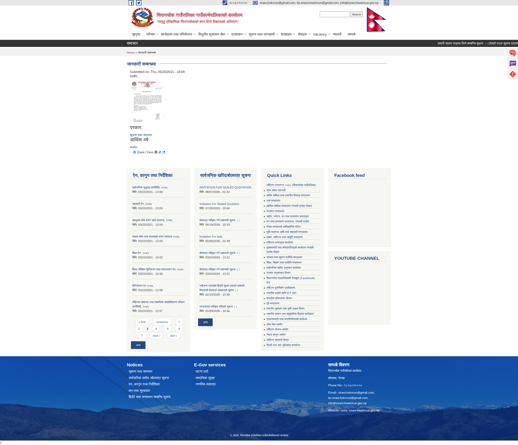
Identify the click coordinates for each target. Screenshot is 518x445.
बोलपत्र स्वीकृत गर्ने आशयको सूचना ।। (220, 220)
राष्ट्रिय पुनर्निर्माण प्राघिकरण (280, 287)
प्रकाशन (237, 34)
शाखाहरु (286, 34)
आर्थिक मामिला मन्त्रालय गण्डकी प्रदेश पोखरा (289, 205)
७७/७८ (134, 147)
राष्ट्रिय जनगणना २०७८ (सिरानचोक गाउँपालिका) (291, 185)
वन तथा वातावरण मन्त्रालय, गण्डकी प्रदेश (287, 221)
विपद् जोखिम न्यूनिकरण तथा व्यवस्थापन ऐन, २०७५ (158, 269)
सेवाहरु (302, 34)
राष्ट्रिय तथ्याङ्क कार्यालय (279, 242)
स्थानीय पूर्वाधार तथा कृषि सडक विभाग (285, 308)
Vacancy (320, 34)
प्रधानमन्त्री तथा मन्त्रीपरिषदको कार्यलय (286, 319)
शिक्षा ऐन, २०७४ (140, 253)
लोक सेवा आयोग (274, 324)
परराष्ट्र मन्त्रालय (275, 211)
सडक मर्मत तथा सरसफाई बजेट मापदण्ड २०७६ (155, 236)
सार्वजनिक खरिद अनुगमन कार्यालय (283, 267)
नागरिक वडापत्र (206, 384)
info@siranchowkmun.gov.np (347, 403)
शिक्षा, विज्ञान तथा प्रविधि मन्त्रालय (283, 262)
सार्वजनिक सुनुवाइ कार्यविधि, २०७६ (150, 187)
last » (173, 335)
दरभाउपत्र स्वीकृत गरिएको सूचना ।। (218, 306)
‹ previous (161, 321)
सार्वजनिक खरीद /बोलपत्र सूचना (149, 378)
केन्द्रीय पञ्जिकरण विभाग (279, 298)
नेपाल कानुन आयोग (276, 334)
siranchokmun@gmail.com (356, 392)
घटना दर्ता (202, 371)
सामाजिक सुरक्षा (205, 378)
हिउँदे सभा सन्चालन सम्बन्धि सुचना (150, 397)
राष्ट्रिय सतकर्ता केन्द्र (277, 339)
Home (131, 52)
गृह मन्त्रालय (272, 303)
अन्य (138, 345)
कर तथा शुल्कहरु (139, 391)
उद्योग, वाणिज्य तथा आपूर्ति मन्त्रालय (284, 237)
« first (141, 321)
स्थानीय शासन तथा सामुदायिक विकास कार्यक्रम (290, 313)
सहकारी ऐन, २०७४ (142, 203)
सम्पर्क (352, 34)
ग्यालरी (337, 34)
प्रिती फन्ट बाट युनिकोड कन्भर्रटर (283, 345)
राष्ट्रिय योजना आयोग (277, 329)
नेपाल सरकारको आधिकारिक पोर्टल (283, 226)
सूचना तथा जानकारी (262, 34)
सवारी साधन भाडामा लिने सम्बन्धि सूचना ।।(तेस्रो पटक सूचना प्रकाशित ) (471, 43)
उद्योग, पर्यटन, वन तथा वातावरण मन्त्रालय (287, 216)
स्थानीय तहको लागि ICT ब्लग (281, 293)
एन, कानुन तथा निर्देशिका (144, 384)
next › (156, 335)
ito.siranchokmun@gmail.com (348, 398)
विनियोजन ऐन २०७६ (142, 285)
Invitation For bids (211, 236)
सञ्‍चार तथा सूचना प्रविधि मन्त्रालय (284, 257)
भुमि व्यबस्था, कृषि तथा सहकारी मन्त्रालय (287, 232)
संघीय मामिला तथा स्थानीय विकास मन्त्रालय (288, 195)
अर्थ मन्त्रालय (273, 200)
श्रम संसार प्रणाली (276, 190)
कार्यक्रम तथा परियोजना (176, 34)
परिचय (150, 34)
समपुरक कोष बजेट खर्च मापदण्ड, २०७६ (152, 220)
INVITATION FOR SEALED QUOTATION (225, 187)
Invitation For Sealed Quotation (219, 203)
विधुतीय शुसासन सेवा (211, 34)
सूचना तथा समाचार (141, 135)
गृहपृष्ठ (136, 34)
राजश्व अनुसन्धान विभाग (278, 272)
